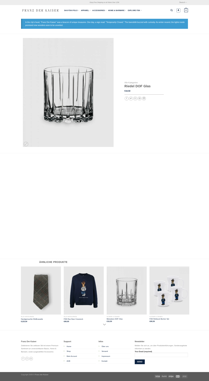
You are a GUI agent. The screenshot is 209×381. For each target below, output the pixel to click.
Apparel (85, 10)
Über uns (105, 346)
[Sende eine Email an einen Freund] (135, 99)
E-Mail (73, 218)
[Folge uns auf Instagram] (27, 359)
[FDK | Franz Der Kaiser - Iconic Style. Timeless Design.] (41, 10)
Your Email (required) (143, 351)
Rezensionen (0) (30, 160)
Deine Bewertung (34, 187)
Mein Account (72, 356)
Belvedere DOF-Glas (115, 319)
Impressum (106, 356)
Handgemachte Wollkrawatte (32, 319)
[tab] (30, 160)
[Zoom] (26, 144)
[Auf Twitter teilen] (131, 99)
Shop (69, 351)
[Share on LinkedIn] (144, 99)
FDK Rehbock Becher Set (159, 319)
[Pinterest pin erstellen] (140, 99)
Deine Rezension (34, 197)
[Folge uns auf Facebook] (23, 359)
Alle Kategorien (131, 83)
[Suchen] (172, 10)
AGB (68, 361)
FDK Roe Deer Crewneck (73, 319)
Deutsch (182, 2)
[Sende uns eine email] (31, 359)
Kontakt (104, 361)
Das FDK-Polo (71, 10)
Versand (105, 351)
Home (69, 346)
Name (29, 218)
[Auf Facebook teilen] (127, 99)
